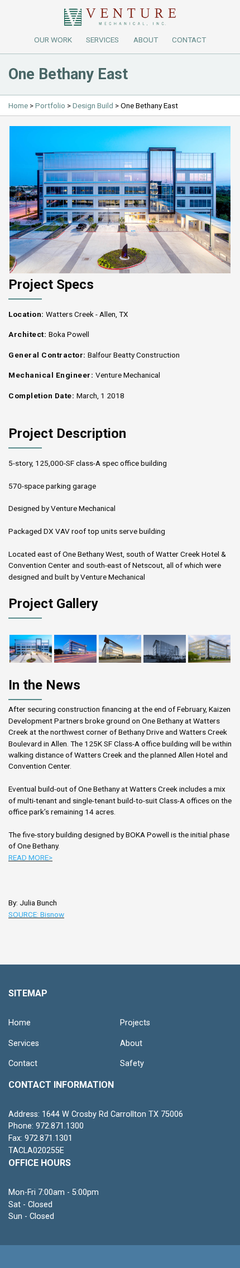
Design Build (93, 105)
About (131, 1043)
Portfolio (50, 105)
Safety (132, 1063)
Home (18, 105)
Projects (135, 1023)
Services (102, 39)
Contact (22, 1063)
